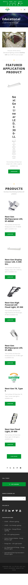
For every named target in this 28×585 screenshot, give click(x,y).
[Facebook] (3, 511)
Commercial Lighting (14, 142)
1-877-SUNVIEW (12, 3)
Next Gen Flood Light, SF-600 (12, 430)
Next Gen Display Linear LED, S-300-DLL (13, 261)
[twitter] (12, 5)
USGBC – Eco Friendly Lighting (12, 525)
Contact (20, 1)
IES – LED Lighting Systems (11, 534)
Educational (15, 22)
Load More (14, 456)
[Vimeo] (16, 511)
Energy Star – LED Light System (13, 543)
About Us (5, 1)
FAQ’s (15, 1)
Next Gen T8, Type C (14, 389)
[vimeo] (15, 5)
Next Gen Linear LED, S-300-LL (14, 117)
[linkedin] (9, 5)
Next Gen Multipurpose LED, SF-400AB (14, 218)
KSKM (14, 570)
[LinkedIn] (9, 511)
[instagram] (20, 5)
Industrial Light (14, 148)
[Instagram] (6, 511)
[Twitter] (13, 511)
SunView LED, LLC (8, 566)
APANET (11, 1)
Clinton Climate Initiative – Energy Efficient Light (13, 539)
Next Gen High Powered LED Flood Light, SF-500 (14, 304)
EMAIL (21, 3)
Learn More (14, 171)
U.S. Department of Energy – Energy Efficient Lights (14, 548)
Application (7, 22)
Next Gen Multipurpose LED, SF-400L (14, 347)
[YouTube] (20, 511)
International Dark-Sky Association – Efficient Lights (14, 553)
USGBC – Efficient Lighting (11, 521)
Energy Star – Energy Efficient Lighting (12, 529)
